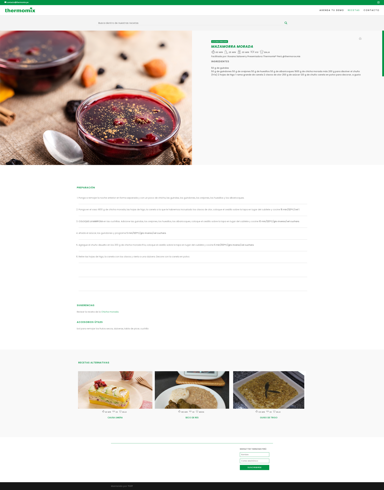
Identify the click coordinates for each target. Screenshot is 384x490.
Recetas (354, 10)
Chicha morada (109, 311)
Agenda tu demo (332, 10)
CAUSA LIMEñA (115, 417)
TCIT (130, 486)
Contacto (372, 10)
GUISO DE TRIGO (269, 417)
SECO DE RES (191, 417)
